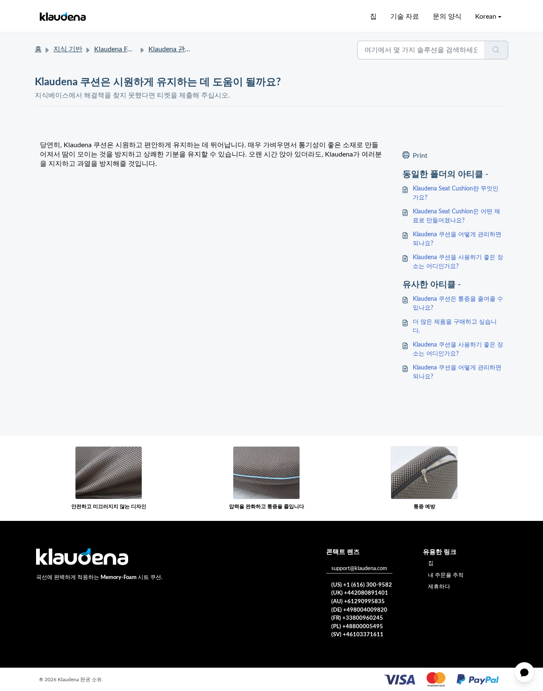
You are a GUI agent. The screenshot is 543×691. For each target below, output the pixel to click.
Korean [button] (485, 16)
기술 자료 (404, 16)
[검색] (496, 50)
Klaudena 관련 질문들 (181, 49)
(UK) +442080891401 (359, 593)
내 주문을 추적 (446, 575)
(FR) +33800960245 (357, 618)
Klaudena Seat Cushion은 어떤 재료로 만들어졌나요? (456, 216)
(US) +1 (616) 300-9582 (361, 585)
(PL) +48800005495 (357, 626)
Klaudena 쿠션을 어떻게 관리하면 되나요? (457, 239)
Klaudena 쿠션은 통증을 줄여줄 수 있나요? (458, 303)
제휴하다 (439, 587)
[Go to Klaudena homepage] (62, 16)
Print (420, 155)
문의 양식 (447, 16)
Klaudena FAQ (115, 49)
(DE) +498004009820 (359, 610)
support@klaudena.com (359, 568)
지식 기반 (67, 49)
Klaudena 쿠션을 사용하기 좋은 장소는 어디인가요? (458, 262)
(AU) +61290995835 (358, 601)
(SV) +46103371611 (357, 635)
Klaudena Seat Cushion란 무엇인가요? (455, 193)
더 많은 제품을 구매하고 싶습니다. (455, 326)
